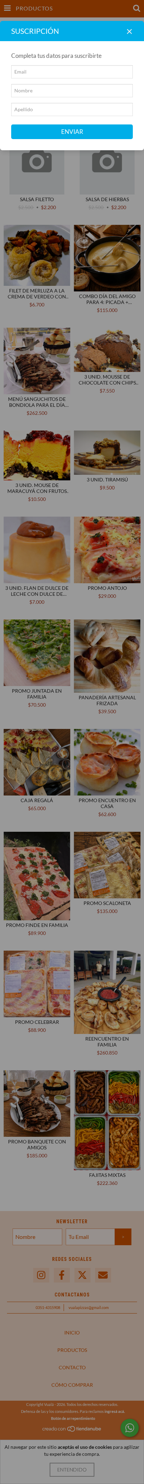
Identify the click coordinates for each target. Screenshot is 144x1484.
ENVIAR (72, 131)
